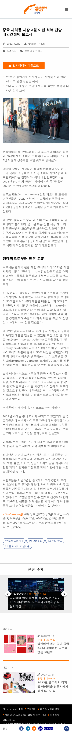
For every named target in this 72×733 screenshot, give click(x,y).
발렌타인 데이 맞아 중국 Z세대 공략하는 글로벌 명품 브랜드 (53, 648)
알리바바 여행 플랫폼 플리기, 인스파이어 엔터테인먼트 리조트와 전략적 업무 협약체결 (35, 602)
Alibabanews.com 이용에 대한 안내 (25, 715)
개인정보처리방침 (50, 709)
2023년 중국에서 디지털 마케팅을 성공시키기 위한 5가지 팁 (52, 686)
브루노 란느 (55, 540)
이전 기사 (8, 629)
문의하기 (32, 709)
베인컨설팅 (36, 540)
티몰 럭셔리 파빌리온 (18, 546)
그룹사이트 (9, 720)
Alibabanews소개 (13, 709)
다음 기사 (8, 667)
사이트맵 (55, 715)
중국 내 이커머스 (33, 51)
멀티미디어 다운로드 (26, 65)
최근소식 (11, 51)
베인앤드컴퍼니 (14, 540)
